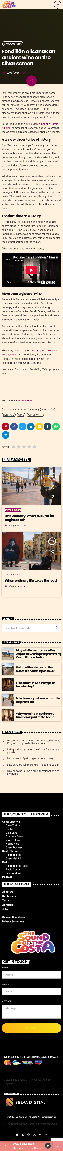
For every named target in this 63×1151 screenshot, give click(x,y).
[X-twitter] (34, 1134)
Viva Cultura (13, 43)
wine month (35, 415)
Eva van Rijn (24, 400)
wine (21, 415)
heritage (8, 415)
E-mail (5, 984)
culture (23, 409)
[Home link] (9, 5)
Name (5, 967)
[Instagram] (22, 1134)
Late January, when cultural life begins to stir (29, 517)
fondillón (47, 409)
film (34, 409)
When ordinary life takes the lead (31, 580)
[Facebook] (17, 1134)
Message (7, 1001)
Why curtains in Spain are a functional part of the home (35, 715)
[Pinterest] (28, 1134)
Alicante (8, 409)
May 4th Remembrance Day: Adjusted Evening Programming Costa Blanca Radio (38, 654)
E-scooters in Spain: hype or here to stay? (35, 684)
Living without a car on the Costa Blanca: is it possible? (35, 669)
